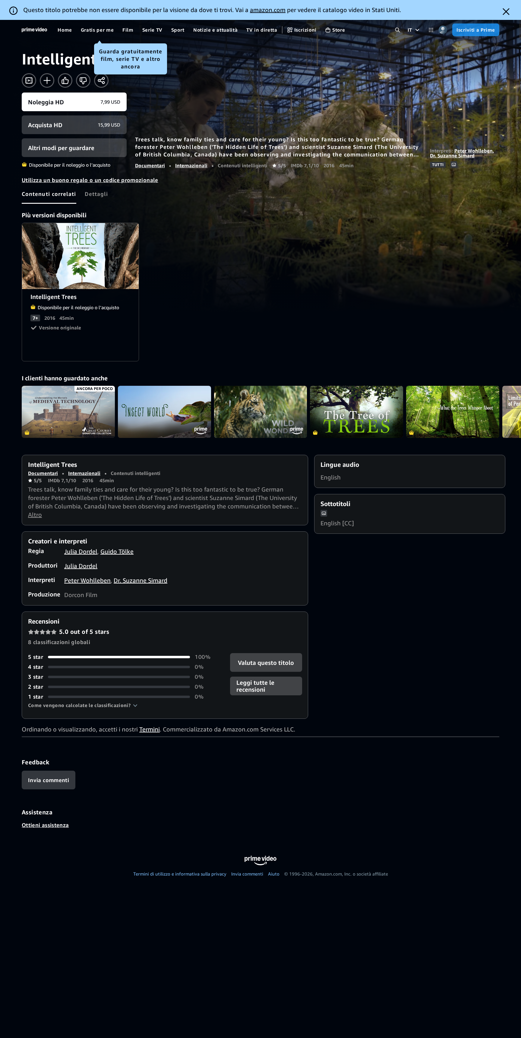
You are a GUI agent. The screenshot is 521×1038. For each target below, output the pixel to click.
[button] (82, 705)
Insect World (164, 412)
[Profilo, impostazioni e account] (443, 30)
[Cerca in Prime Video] (397, 30)
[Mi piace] (65, 80)
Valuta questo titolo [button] (266, 662)
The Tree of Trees (356, 412)
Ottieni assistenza (45, 825)
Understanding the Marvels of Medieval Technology (68, 412)
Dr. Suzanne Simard (452, 156)
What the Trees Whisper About (452, 412)
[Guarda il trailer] (29, 80)
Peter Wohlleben (473, 151)
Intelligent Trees (80, 256)
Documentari (150, 165)
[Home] (34, 29)
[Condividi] (101, 80)
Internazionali (191, 165)
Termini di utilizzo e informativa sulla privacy (179, 873)
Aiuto (273, 873)
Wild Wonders (260, 412)
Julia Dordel (80, 551)
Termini (149, 729)
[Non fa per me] (83, 80)
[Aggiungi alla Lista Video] (47, 80)
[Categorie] (431, 30)
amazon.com (268, 9)
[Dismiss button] (506, 11)
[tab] (49, 194)
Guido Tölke (117, 551)
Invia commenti (247, 873)
